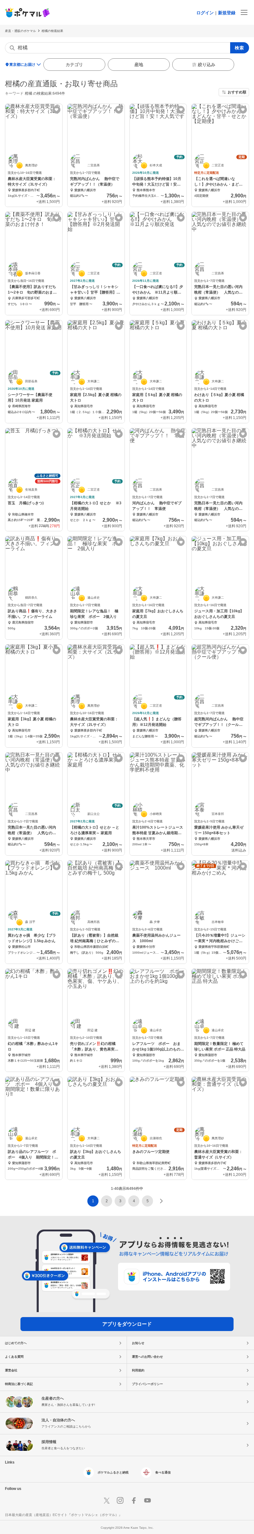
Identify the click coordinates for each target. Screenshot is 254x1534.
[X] (106, 1500)
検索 (239, 47)
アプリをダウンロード (127, 1324)
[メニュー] (244, 12)
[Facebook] (134, 1500)
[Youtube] (147, 1500)
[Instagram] (120, 1500)
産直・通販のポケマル (20, 31)
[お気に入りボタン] (56, 110)
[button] (106, 1201)
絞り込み (206, 64)
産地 (138, 64)
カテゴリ (74, 64)
